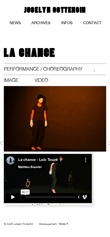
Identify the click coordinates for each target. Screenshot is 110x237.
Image (11, 80)
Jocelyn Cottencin (55, 10)
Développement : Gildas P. (54, 224)
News (15, 23)
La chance (30, 53)
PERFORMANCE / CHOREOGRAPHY (43, 69)
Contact (92, 23)
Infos (67, 23)
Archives (40, 23)
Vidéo (41, 80)
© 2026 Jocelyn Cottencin (18, 224)
